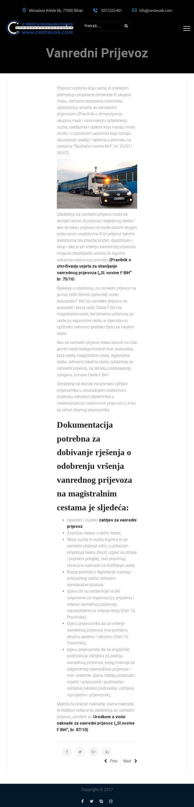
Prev (114, 761)
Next (127, 761)
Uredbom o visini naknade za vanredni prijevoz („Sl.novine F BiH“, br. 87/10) (96, 723)
